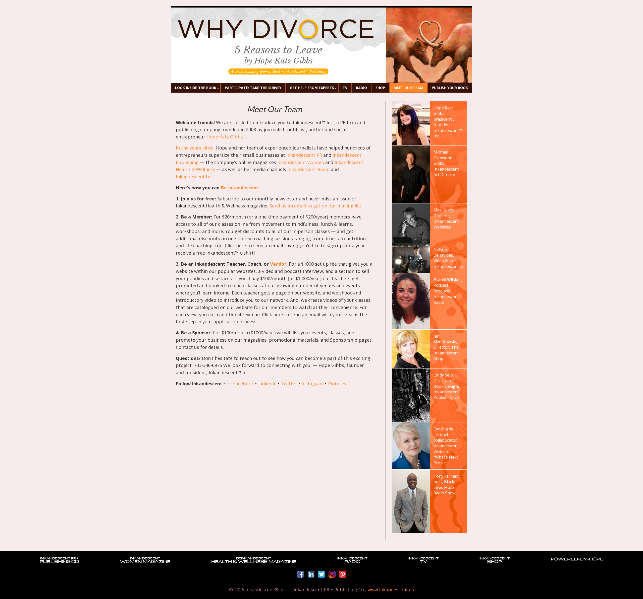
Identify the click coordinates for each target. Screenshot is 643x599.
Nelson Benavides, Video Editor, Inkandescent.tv (448, 258)
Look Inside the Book (195, 87)
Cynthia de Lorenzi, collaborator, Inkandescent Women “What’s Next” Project (446, 445)
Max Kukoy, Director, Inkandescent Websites (446, 218)
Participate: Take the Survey (253, 87)
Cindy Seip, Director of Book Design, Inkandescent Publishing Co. (447, 386)
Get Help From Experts (312, 87)
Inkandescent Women (300, 162)
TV (345, 87)
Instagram (312, 384)
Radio (361, 87)
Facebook (243, 384)
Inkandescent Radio (308, 169)
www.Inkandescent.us (390, 589)
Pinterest (338, 384)
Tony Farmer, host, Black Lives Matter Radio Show (446, 484)
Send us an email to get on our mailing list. (316, 206)
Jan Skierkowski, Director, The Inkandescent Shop (446, 347)
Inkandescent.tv (193, 177)
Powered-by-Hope (577, 558)
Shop (380, 87)
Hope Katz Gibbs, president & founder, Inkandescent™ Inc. (448, 122)
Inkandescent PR (304, 155)
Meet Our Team (408, 87)
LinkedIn (267, 384)
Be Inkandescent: (241, 188)
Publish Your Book (450, 87)
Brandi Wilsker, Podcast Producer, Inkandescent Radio (448, 291)
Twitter (289, 384)
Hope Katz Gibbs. (225, 137)
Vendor (278, 264)
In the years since (194, 148)
